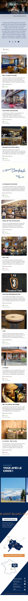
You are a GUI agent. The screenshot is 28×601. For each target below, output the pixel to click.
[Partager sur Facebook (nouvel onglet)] (9, 42)
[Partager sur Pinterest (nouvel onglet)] (15, 42)
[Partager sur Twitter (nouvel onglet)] (12, 42)
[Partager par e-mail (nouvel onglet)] (18, 42)
